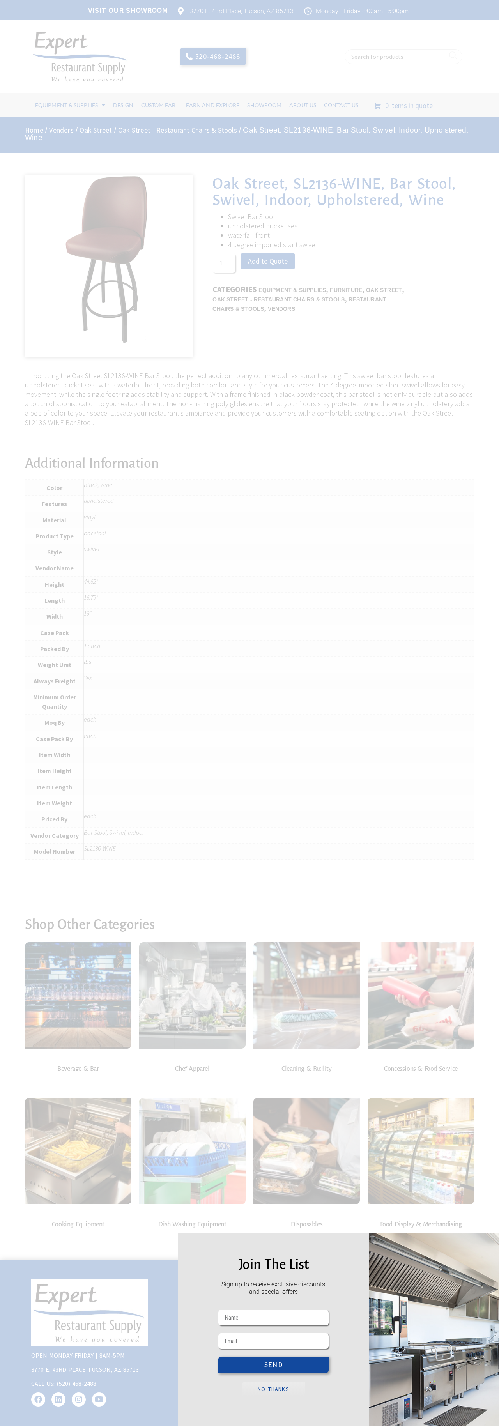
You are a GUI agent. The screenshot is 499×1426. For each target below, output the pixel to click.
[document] (249, 713)
